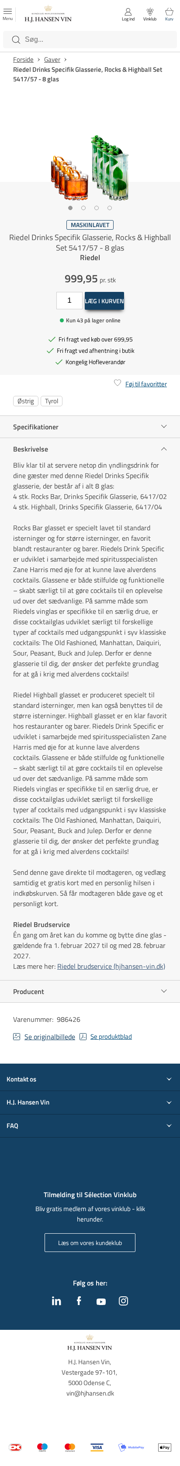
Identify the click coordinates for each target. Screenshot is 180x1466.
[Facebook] (79, 1303)
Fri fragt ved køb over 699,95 (96, 339)
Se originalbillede (49, 1036)
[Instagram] (123, 1303)
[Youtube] (101, 1302)
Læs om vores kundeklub (90, 1242)
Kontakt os (21, 1079)
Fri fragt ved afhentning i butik (96, 350)
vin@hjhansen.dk (90, 1393)
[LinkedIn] (56, 1303)
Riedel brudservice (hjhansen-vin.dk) (111, 966)
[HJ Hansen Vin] (48, 15)
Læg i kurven (104, 300)
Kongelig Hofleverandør (95, 361)
